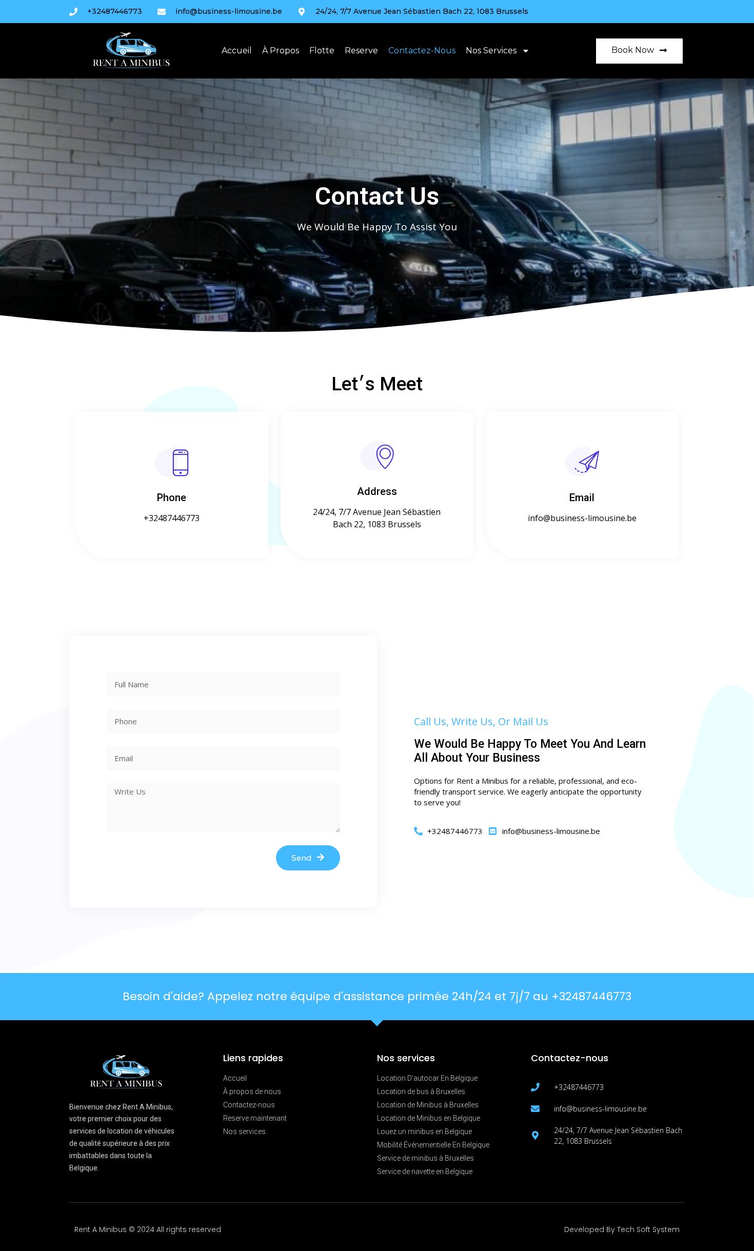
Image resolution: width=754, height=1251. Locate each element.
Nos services (491, 50)
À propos (280, 50)
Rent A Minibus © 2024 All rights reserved (147, 1229)
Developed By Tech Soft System (622, 1229)
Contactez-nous (421, 50)
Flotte (321, 50)
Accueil (237, 50)
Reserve (361, 50)
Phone (171, 497)
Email (581, 497)
